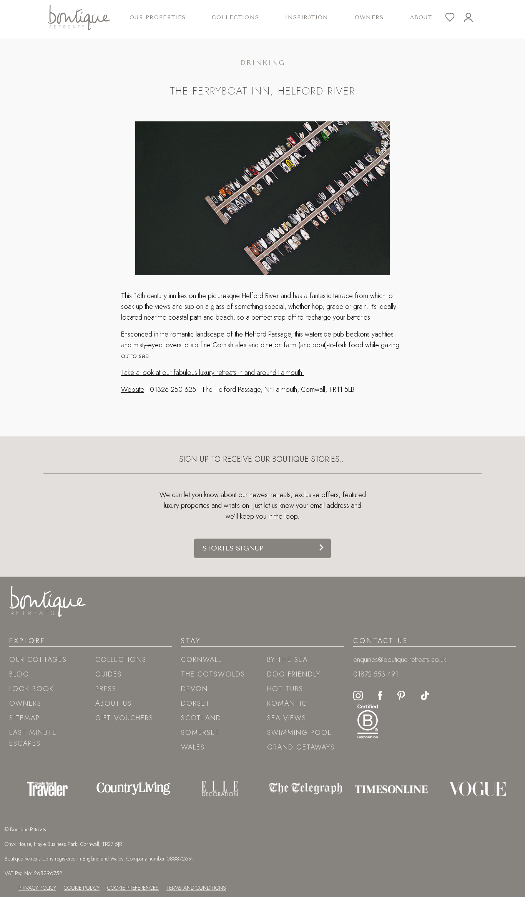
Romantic (287, 703)
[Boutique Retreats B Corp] (367, 721)
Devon (194, 689)
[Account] (473, 17)
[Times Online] (391, 788)
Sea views (286, 718)
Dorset (195, 703)
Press (105, 689)
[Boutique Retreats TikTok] (425, 695)
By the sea (287, 660)
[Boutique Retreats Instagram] (358, 695)
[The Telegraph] (305, 789)
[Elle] (219, 788)
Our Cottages (38, 660)
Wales (193, 747)
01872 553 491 (375, 674)
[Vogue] (477, 788)
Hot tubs (285, 689)
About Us (113, 703)
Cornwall (201, 660)
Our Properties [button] (158, 17)
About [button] (421, 17)
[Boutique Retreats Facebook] (380, 695)
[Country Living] (133, 788)
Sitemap (24, 718)
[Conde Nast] (47, 788)
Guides (108, 674)
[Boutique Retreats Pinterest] (401, 695)
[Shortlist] (454, 17)
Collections (120, 660)
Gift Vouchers (124, 718)
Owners (369, 17)
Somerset (200, 733)
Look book (31, 689)
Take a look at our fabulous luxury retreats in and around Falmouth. (212, 373)
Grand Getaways (301, 747)
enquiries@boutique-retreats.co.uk (399, 660)
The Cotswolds (213, 674)
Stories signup (233, 548)
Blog (19, 674)
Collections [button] (235, 17)
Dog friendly (294, 674)
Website (132, 390)
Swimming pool (299, 733)
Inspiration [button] (306, 17)
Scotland (201, 718)
